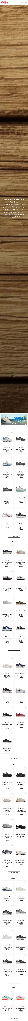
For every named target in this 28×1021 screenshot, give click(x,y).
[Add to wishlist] (12, 433)
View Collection (14, 536)
